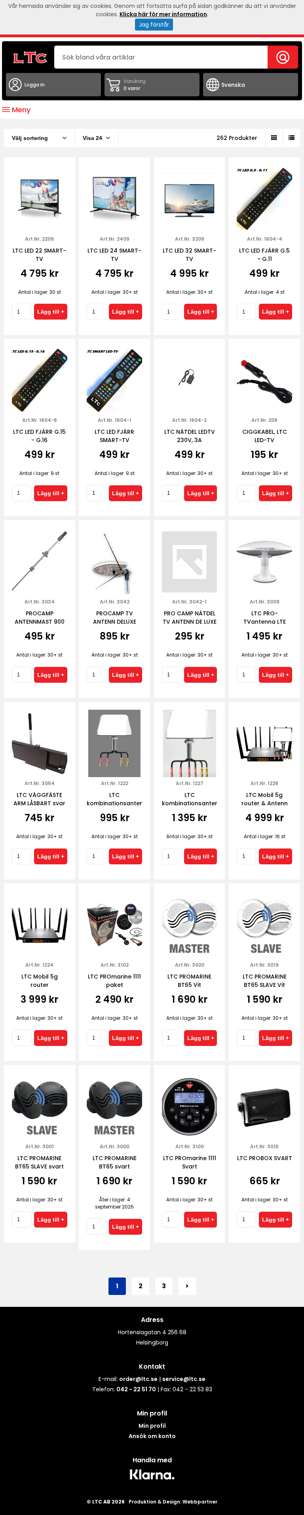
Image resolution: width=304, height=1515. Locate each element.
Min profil (152, 1426)
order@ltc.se (138, 1379)
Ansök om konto (152, 1436)
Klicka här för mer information (163, 14)
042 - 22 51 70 (136, 1389)
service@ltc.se (183, 1379)
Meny (20, 110)
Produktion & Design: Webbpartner (173, 1501)
